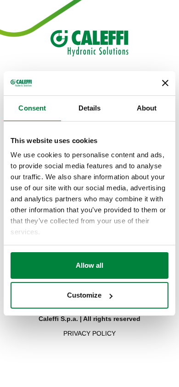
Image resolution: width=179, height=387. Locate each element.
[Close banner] (165, 83)
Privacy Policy (89, 333)
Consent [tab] (32, 108)
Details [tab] (89, 108)
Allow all (89, 265)
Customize (84, 295)
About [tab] (147, 108)
